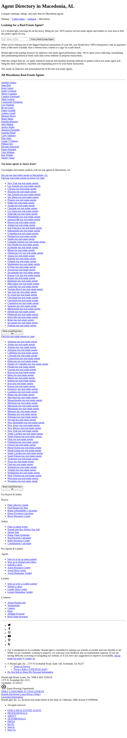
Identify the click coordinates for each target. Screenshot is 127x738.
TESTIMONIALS (16, 718)
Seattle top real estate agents (21, 239)
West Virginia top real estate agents (24, 475)
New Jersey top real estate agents (23, 425)
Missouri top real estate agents (22, 411)
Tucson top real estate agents (21, 269)
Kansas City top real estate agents (23, 275)
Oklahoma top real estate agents (22, 442)
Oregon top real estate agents (21, 445)
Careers (11, 608)
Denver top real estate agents (21, 222)
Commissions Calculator (19, 543)
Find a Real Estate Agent (42, 39)
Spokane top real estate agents (22, 306)
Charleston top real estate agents (23, 303)
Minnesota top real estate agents (22, 405)
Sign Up (11, 730)
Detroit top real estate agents (21, 311)
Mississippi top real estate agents (23, 408)
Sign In (11, 727)
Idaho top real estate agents (20, 375)
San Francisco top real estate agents (24, 228)
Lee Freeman (7, 105)
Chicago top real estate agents (21, 189)
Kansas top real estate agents (21, 386)
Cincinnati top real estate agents (22, 300)
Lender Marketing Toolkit (20, 592)
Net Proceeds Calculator (19, 538)
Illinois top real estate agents (21, 378)
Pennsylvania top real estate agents (24, 447)
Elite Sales (6, 138)
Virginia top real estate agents (21, 470)
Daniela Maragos (9, 121)
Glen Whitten (7, 152)
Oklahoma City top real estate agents (25, 253)
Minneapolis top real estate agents (23, 308)
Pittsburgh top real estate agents (22, 314)
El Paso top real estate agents (21, 267)
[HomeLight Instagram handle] (9, 633)
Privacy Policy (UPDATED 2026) (30, 669)
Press (10, 611)
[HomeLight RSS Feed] (9, 644)
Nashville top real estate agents (22, 214)
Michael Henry (8, 116)
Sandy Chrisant (8, 91)
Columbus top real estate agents (22, 233)
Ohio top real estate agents (20, 439)
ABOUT (11, 716)
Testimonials (13, 605)
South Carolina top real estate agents (25, 453)
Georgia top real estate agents (21, 369)
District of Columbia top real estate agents (27, 364)
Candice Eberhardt (10, 96)
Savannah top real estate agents (22, 322)
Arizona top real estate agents (21, 347)
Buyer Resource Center (18, 516)
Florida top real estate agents (21, 366)
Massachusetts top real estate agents (24, 400)
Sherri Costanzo (9, 93)
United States (18, 19)
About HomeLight (16, 602)
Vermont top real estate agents (22, 467)
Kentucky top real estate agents (22, 389)
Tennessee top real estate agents (22, 458)
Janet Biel (6, 85)
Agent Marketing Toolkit (19, 573)
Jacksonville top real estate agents (23, 219)
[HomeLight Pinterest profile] (9, 641)
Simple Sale (13, 532)
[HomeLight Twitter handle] (9, 625)
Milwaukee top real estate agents (23, 283)
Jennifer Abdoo (8, 82)
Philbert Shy (7, 144)
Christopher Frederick (12, 102)
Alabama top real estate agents (22, 341)
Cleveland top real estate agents (22, 297)
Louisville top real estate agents (22, 286)
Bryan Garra (7, 107)
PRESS (11, 721)
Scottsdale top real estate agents (22, 247)
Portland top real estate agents (21, 236)
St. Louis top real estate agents (22, 295)
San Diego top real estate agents (23, 197)
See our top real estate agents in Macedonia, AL (24, 175)
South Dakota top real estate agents (24, 456)
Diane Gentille (8, 110)
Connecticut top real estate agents (23, 358)
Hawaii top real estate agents (21, 372)
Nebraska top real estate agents (22, 417)
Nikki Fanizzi (8, 99)
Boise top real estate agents (20, 320)
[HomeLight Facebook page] (9, 629)
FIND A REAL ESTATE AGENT (24, 710)
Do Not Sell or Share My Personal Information (30, 672)
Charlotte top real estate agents (22, 208)
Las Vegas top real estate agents (22, 211)
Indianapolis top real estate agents (23, 230)
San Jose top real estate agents (22, 292)
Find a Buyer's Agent (17, 505)
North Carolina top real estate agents (25, 433)
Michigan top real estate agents (22, 403)
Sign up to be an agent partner (22, 559)
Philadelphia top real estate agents (23, 216)
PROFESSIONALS (17, 713)
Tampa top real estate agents (21, 255)
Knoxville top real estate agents (22, 317)
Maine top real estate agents (20, 394)
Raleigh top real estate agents (21, 258)
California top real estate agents (22, 352)
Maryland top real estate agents (22, 397)
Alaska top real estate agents (21, 344)
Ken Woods (7, 155)
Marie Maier (7, 118)
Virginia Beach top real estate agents (25, 289)
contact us (30, 658)
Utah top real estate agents (20, 464)
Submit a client (14, 564)
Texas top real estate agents (20, 461)
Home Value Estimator (18, 535)
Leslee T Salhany (9, 141)
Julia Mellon (7, 124)
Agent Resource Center (18, 567)
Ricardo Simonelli (10, 146)
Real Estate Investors (17, 616)
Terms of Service (22, 666)
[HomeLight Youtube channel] (9, 636)
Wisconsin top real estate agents (22, 478)
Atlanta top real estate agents (21, 225)
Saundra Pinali (8, 132)
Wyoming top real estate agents (22, 481)
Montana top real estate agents (22, 414)
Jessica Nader (8, 127)
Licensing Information (12, 697)
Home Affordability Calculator (22, 510)
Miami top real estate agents (21, 250)
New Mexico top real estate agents (24, 428)
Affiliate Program (15, 613)
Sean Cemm (7, 88)
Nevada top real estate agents (21, 419)
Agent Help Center (16, 570)
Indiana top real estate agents (21, 380)
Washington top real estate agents (23, 264)
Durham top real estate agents (21, 325)
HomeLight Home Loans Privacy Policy (21, 694)
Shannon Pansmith (10, 130)
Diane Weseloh (8, 149)
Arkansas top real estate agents (22, 350)
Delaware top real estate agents (22, 361)
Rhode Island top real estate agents (24, 450)
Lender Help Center (17, 589)
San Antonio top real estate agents (23, 194)
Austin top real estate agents (21, 205)
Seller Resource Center (18, 540)
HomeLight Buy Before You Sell (23, 529)
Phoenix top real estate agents (21, 200)
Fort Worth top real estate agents (23, 244)
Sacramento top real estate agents (23, 272)
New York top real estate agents (22, 183)
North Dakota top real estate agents (24, 436)
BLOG (10, 724)
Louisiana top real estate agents (22, 392)
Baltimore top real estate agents (22, 281)
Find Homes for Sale (17, 507)
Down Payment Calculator (20, 513)
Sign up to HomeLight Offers (21, 562)
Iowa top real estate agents (20, 383)
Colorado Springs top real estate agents (26, 242)
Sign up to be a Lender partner (22, 583)
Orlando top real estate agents (21, 261)
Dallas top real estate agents (20, 202)
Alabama (31, 19)
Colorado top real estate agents (22, 355)
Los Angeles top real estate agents (23, 186)
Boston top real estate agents (21, 278)
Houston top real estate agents (22, 191)
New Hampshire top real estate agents (25, 422)
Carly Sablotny (8, 135)
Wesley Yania (7, 158)
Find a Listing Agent (17, 526)
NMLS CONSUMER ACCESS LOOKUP (22, 691)
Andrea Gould (8, 113)
